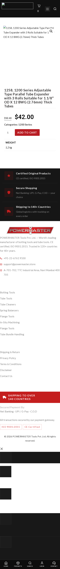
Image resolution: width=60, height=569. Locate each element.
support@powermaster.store (20, 264)
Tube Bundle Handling (12, 334)
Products (18, 566)
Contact (54, 566)
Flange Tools (7, 316)
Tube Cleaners (8, 304)
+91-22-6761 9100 (15, 258)
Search (30, 566)
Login (42, 566)
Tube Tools (6, 298)
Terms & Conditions (11, 364)
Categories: (11, 124)
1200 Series (25, 124)
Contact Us (6, 376)
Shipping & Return (10, 352)
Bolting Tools (7, 292)
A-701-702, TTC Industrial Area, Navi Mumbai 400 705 (32, 272)
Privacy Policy (8, 358)
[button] (51, 31)
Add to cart (27, 132)
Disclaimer (6, 370)
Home (6, 566)
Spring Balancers (9, 310)
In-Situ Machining (10, 322)
